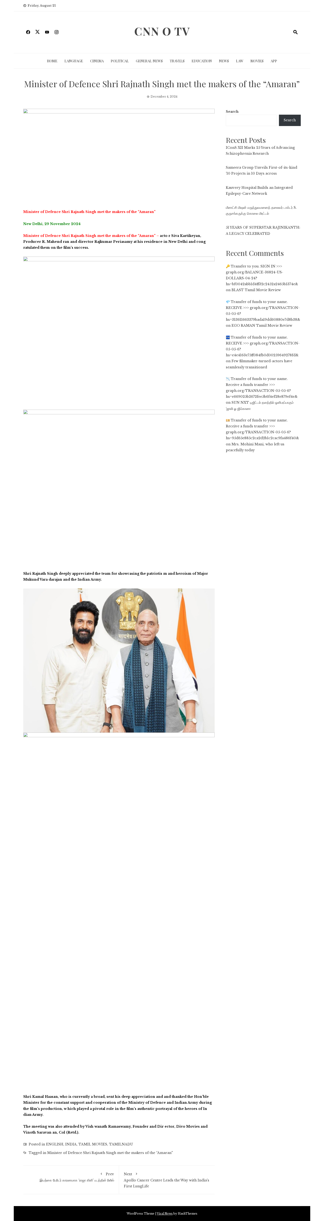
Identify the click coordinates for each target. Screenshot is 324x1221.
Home (52, 61)
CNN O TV (162, 31)
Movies (257, 61)
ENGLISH (54, 1144)
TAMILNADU (121, 1144)
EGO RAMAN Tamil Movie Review (261, 325)
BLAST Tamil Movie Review (256, 290)
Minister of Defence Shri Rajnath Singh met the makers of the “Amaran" (110, 1153)
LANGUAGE (74, 61)
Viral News (165, 1213)
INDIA (71, 1144)
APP (274, 61)
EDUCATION (202, 61)
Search (232, 111)
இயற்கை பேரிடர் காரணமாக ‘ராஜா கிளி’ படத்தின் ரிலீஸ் (77, 1177)
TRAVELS (177, 61)
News (224, 61)
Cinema (97, 61)
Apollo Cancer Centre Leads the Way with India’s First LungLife (166, 1180)
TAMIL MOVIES (93, 1144)
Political (120, 61)
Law (239, 61)
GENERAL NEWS (149, 61)
